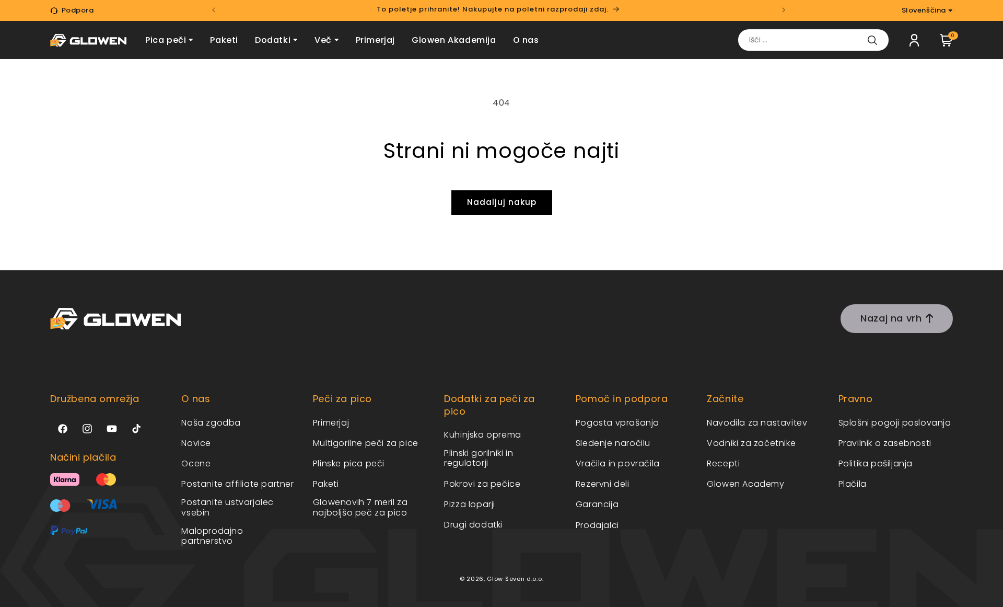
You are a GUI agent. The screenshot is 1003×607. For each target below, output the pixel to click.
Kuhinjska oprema (482, 434)
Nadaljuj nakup (502, 202)
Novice (196, 443)
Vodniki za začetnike (751, 443)
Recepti (723, 463)
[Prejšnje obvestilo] (213, 10)
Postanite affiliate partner (237, 484)
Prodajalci (597, 525)
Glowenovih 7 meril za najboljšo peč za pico (360, 507)
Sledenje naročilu (613, 443)
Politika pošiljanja (875, 463)
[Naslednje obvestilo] (783, 10)
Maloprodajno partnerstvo (212, 535)
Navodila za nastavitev (757, 422)
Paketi (224, 40)
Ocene (196, 463)
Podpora (78, 10)
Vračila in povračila (618, 463)
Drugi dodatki (473, 524)
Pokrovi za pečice (482, 483)
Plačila (852, 484)
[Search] (872, 40)
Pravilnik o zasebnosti (884, 443)
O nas (526, 40)
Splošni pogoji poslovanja (894, 422)
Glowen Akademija (454, 40)
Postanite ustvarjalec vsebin (227, 507)
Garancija (597, 504)
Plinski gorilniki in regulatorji (478, 458)
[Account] (914, 40)
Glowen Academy (745, 484)
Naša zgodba (211, 422)
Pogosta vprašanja (617, 422)
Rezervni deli (602, 484)
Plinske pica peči (348, 463)
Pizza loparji (469, 504)
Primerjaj (375, 40)
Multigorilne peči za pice (365, 443)
